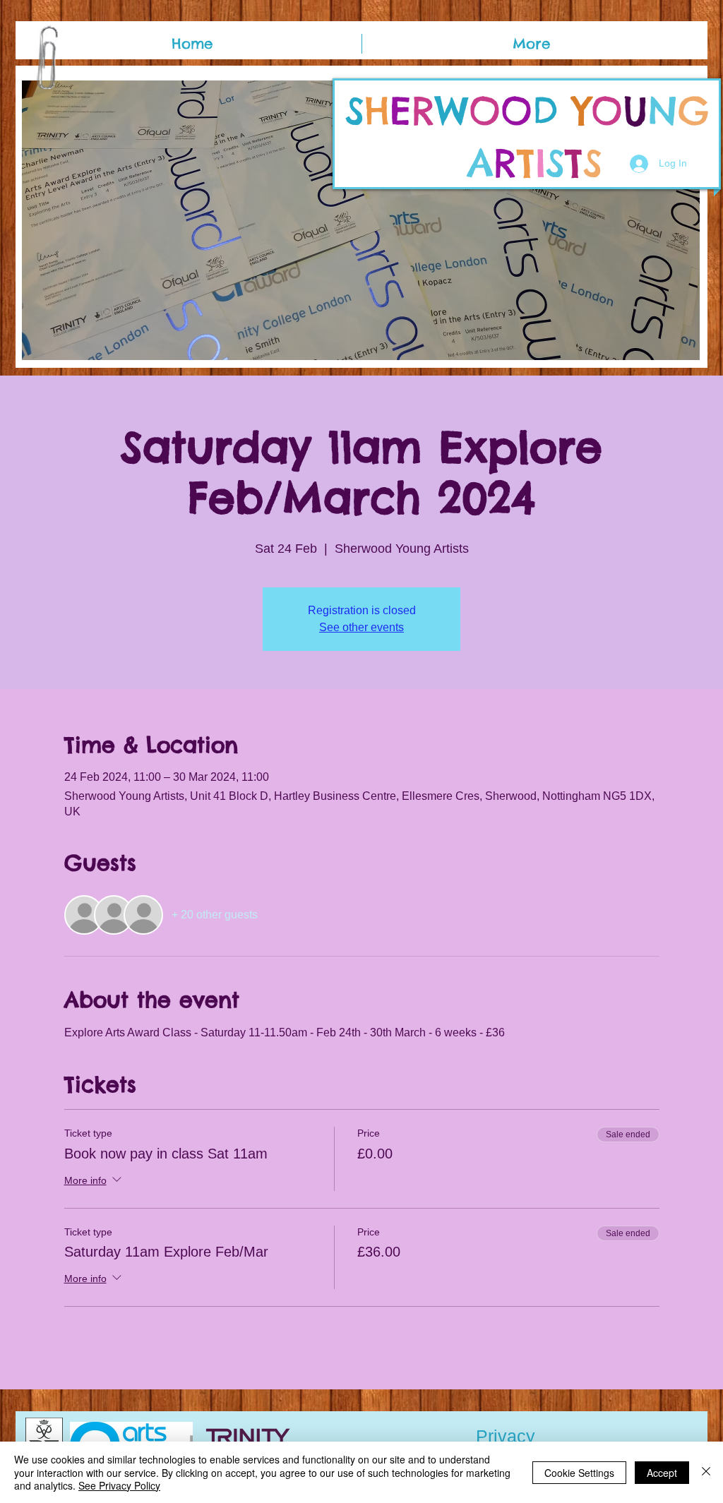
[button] (361, 220)
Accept (662, 1473)
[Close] (706, 1472)
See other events (361, 627)
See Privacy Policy (119, 1485)
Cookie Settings (579, 1473)
